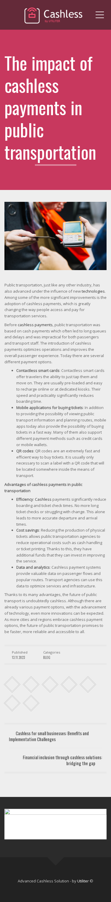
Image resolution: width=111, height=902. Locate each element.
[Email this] (31, 703)
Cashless (43, 499)
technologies (93, 291)
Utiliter (83, 881)
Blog (46, 657)
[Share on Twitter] (31, 684)
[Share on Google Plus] (88, 684)
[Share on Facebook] (12, 684)
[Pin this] (12, 703)
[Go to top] (55, 857)
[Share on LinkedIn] (50, 684)
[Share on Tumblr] (69, 684)
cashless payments (35, 324)
